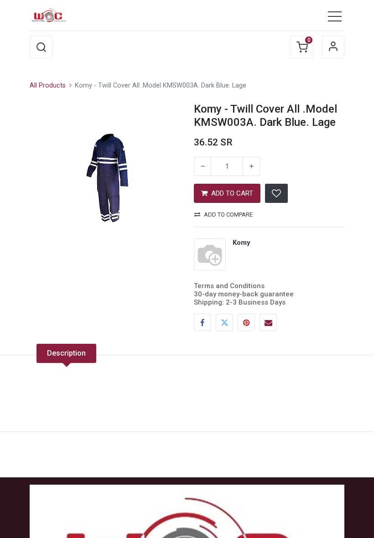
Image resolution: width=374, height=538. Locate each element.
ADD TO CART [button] (232, 193)
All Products (48, 85)
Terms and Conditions (229, 286)
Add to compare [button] (228, 214)
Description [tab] (66, 353)
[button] (41, 47)
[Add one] (251, 166)
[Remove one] (202, 166)
